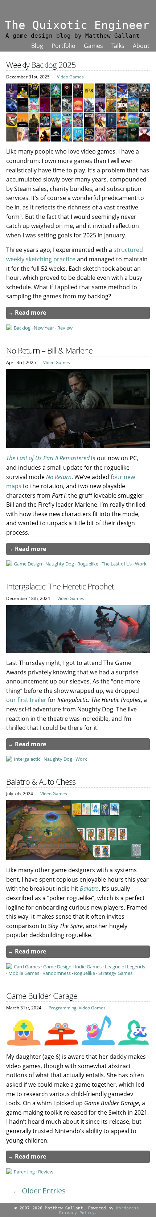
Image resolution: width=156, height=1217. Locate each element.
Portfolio (63, 46)
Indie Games (88, 966)
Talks (117, 46)
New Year (44, 327)
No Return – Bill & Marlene (49, 350)
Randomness (56, 973)
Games (93, 46)
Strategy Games (115, 973)
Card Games (27, 966)
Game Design (28, 563)
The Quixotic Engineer (77, 25)
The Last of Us (117, 563)
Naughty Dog (59, 563)
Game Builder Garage (41, 995)
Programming (63, 1008)
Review (65, 327)
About (141, 46)
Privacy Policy (77, 1212)
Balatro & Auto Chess (40, 781)
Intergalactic (27, 759)
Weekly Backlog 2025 (41, 64)
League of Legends (125, 966)
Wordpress (127, 1208)
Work (141, 563)
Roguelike (87, 563)
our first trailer (26, 700)
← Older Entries (39, 1191)
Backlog (22, 327)
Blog (37, 46)
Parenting (24, 1171)
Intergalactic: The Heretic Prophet (60, 586)
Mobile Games (23, 973)
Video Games (70, 77)
